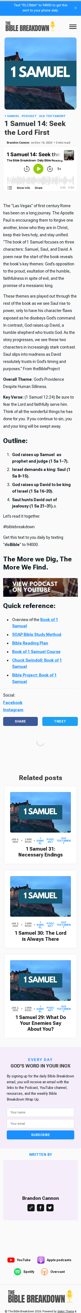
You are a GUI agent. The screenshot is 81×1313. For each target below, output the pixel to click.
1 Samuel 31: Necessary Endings (40, 852)
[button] (72, 26)
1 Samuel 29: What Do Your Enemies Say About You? (40, 1023)
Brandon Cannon (18, 142)
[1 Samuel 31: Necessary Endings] (40, 812)
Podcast (29, 116)
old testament (52, 116)
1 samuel (11, 116)
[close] (75, 7)
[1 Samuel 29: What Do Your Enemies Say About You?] (40, 980)
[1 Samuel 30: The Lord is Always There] (40, 896)
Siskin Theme (65, 1311)
